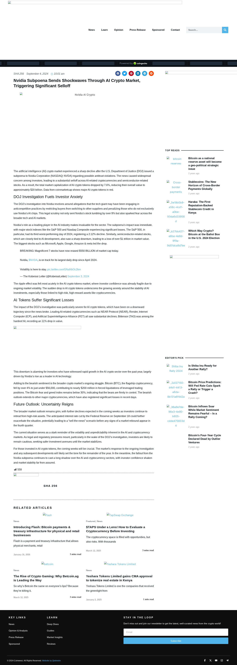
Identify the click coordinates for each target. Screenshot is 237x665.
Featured (90, 521)
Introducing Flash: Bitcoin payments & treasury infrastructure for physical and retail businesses (46, 531)
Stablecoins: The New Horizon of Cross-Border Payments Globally (204, 185)
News (92, 29)
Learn (104, 29)
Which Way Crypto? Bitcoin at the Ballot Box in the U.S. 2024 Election (204, 234)
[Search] (225, 30)
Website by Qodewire (51, 661)
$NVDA (33, 260)
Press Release (138, 29)
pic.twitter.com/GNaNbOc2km (64, 269)
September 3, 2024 (78, 276)
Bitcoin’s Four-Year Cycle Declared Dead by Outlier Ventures (204, 439)
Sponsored (158, 29)
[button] (117, 73)
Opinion (118, 29)
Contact (175, 29)
